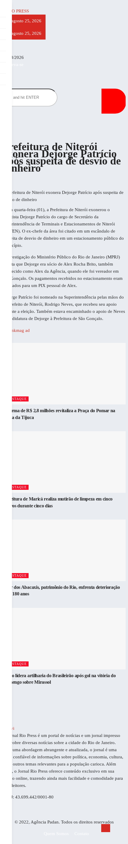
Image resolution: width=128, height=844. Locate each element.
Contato (81, 833)
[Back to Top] (105, 828)
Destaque (17, 399)
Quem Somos (56, 833)
